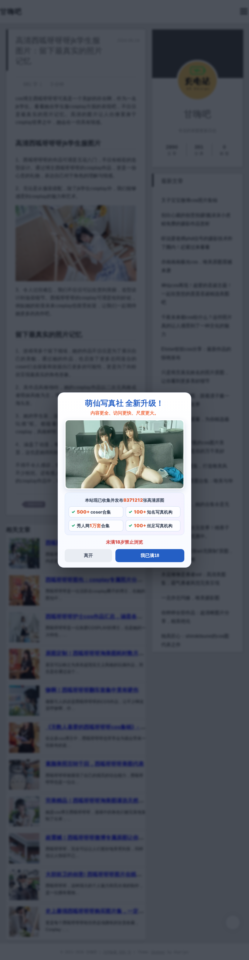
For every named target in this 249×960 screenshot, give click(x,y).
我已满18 (150, 555)
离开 (88, 555)
